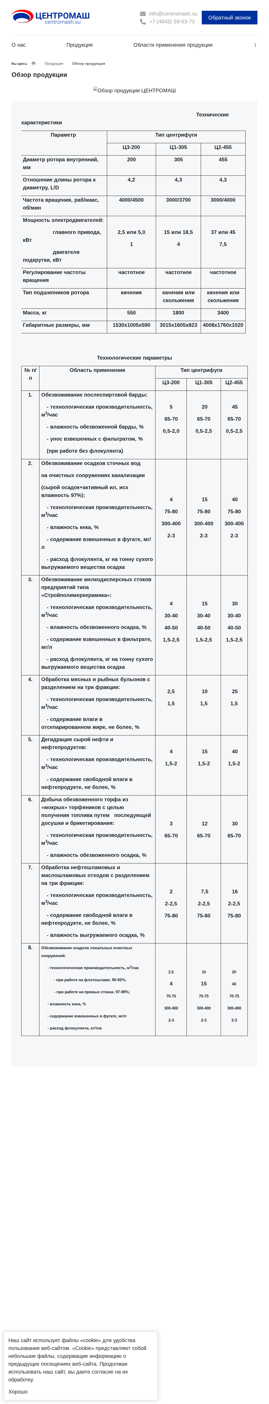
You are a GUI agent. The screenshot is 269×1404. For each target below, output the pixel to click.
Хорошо (18, 1392)
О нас (19, 45)
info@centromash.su (173, 14)
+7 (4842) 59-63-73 (172, 21)
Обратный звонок (229, 17)
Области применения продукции (173, 45)
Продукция (79, 45)
